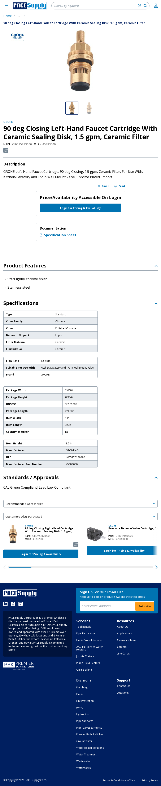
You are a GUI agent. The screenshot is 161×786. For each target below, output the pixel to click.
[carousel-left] (4, 567)
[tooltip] (19, 16)
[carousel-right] (157, 567)
